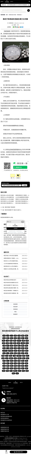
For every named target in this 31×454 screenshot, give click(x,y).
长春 (4, 345)
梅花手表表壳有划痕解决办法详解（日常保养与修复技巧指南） (12, 282)
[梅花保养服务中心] (21, 382)
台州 (17, 373)
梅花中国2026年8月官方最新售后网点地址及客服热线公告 (14, 195)
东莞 (15, 348)
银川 (10, 355)
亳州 (11, 363)
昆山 (4, 348)
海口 (11, 353)
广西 (8, 348)
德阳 (23, 348)
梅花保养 (15, 306)
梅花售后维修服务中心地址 (7, 217)
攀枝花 (15, 370)
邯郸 (23, 345)
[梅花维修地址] (7, 1)
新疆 (3, 355)
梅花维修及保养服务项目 (6, 416)
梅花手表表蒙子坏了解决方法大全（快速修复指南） (12, 285)
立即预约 (15, 228)
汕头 (4, 353)
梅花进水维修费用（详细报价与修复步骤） (12, 290)
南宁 (11, 343)
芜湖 (23, 350)
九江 (8, 360)
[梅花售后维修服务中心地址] (2, 1)
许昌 (11, 368)
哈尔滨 (19, 340)
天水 (20, 370)
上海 (8, 335)
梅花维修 (7, 31)
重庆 (26, 335)
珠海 (27, 350)
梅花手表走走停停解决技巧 (10, 279)
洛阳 (26, 363)
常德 (19, 368)
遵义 (23, 370)
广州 (11, 335)
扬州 (19, 363)
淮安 (26, 360)
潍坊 (4, 360)
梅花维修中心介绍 (5, 414)
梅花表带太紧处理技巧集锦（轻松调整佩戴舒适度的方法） (12, 288)
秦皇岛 (11, 358)
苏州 (27, 343)
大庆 (7, 358)
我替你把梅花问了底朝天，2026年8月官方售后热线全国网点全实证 (12, 258)
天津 (19, 335)
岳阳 (4, 365)
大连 (7, 340)
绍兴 (8, 363)
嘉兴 (15, 360)
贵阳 (15, 340)
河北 (8, 345)
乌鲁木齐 (19, 355)
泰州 (13, 373)
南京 (4, 338)
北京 (4, 335)
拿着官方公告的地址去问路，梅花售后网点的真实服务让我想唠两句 (12, 269)
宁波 (19, 338)
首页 (7, 14)
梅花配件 (15, 314)
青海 (26, 353)
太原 (11, 345)
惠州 (7, 370)
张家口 (19, 358)
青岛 (15, 343)
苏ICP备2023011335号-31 (18, 439)
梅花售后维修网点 (5, 418)
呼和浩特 (11, 350)
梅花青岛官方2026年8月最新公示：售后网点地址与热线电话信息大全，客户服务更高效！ (12, 266)
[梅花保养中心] (12, 1)
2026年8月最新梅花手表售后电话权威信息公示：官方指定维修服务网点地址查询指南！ (12, 263)
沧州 (15, 358)
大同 (14, 355)
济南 (27, 340)
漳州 (19, 353)
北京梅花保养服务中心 (15, 149)
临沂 (23, 360)
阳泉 (3, 358)
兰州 (7, 355)
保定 (15, 345)
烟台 (4, 363)
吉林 (15, 350)
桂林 (4, 370)
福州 (11, 340)
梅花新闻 (15, 309)
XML (26, 439)
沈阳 (18, 343)
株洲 (19, 365)
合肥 (23, 340)
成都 (23, 335)
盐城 (27, 370)
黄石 (11, 365)
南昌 (7, 343)
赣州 (15, 353)
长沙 (11, 338)
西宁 (11, 370)
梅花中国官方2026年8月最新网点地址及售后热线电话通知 (14, 201)
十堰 (26, 365)
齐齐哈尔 (5, 350)
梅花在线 (3, 412)
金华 (23, 363)
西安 (4, 340)
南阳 (15, 368)
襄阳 (15, 365)
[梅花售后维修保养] (15, 382)
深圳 (15, 335)
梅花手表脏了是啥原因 (10, 207)
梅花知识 (19, 14)
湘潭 (23, 365)
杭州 (15, 338)
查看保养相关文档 (5, 429)
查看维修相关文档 (5, 427)
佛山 (11, 348)
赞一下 (12, 178)
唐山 (19, 345)
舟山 (15, 363)
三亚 (8, 353)
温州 (24, 358)
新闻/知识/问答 (12, 14)
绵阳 (26, 348)
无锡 (19, 350)
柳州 (26, 368)
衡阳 (8, 365)
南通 (19, 360)
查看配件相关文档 (5, 431)
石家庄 (22, 343)
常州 (11, 360)
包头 (27, 355)
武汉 (26, 338)
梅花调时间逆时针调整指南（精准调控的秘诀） (12, 293)
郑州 (8, 338)
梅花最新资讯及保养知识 (6, 420)
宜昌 (8, 368)
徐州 (27, 358)
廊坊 (26, 345)
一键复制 (24, 185)
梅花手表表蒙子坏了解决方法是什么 (13, 210)
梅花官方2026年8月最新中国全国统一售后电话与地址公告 (14, 197)
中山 (19, 348)
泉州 (23, 368)
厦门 (23, 338)
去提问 (18, 178)
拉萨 (23, 353)
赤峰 (24, 355)
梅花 (15, 311)
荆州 (4, 368)
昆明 (4, 343)
